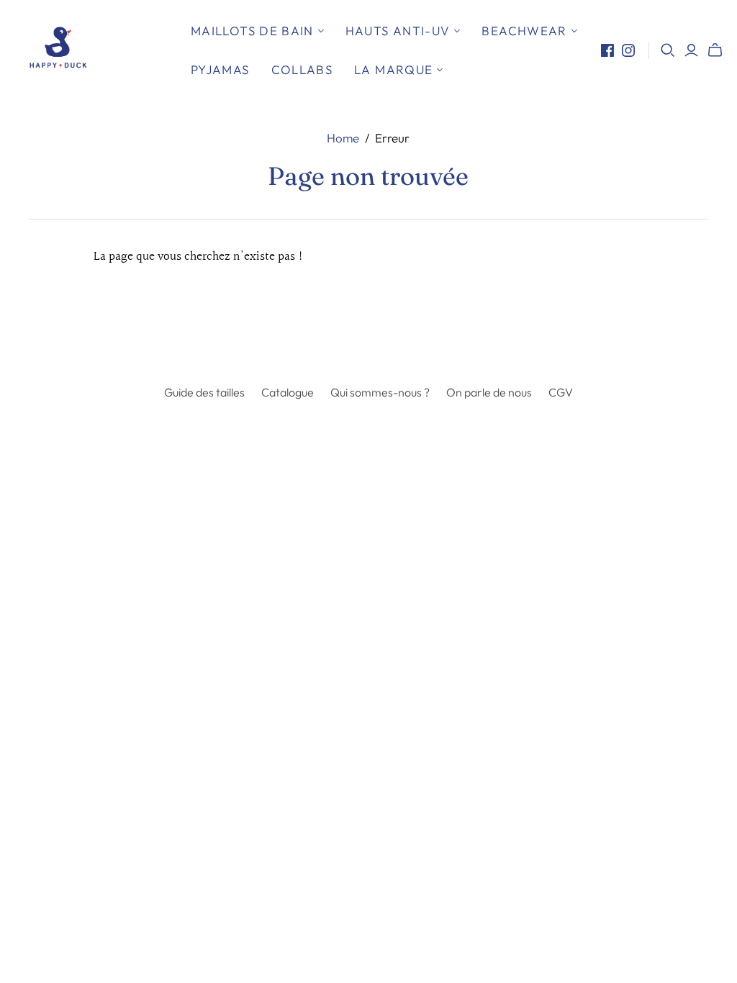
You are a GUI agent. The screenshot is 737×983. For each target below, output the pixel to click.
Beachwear (523, 30)
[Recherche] (668, 50)
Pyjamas (220, 69)
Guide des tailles (204, 392)
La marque (393, 69)
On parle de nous (489, 392)
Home (343, 137)
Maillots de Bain (252, 30)
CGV (560, 392)
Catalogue (287, 392)
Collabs (302, 69)
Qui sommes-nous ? (380, 392)
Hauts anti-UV (398, 30)
